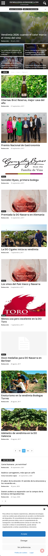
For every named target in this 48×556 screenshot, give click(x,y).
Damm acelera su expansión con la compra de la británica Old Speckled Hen (22, 492)
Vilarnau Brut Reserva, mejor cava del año (22, 102)
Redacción (5, 41)
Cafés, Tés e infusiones (30, 9)
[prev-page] (2, 501)
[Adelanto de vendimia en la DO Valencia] (24, 419)
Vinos (18, 72)
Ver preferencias (24, 547)
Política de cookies (21, 553)
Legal (31, 553)
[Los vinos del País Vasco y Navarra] (24, 270)
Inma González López (9, 476)
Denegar (24, 541)
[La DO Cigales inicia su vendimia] (24, 235)
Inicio (12, 72)
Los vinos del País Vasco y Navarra (20, 284)
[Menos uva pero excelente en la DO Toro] (24, 305)
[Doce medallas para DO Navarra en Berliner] (24, 343)
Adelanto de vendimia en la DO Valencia (19, 435)
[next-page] (5, 501)
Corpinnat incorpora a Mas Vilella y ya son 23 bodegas (35, 66)
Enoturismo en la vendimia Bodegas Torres (22, 397)
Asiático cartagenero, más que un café (18, 472)
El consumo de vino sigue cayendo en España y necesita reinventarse (11, 65)
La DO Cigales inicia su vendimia (19, 249)
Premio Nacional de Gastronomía (20, 145)
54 (28, 451)
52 (20, 451)
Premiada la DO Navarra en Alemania (22, 214)
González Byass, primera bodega (20, 180)
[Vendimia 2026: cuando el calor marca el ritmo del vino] (24, 27)
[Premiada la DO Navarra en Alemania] (24, 201)
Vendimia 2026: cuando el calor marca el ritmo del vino (23, 36)
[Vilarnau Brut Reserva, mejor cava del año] (24, 86)
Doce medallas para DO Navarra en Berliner (21, 359)
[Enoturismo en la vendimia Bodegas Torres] (24, 382)
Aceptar (24, 534)
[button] (44, 509)
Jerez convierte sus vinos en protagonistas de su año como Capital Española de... (36, 52)
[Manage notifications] (42, 551)
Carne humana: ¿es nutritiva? (14, 464)
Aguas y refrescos (15, 9)
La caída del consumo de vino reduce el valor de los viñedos (11, 52)
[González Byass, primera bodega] (24, 166)
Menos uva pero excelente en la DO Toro (21, 320)
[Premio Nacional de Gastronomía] (24, 128)
